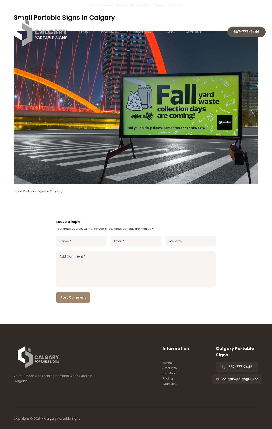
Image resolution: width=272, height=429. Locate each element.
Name (65, 241)
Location (169, 373)
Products (109, 32)
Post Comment (73, 297)
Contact (193, 32)
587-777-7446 (246, 31)
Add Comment (73, 256)
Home (85, 32)
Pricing (168, 32)
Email (119, 241)
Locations (142, 32)
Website (175, 241)
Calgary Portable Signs (62, 418)
